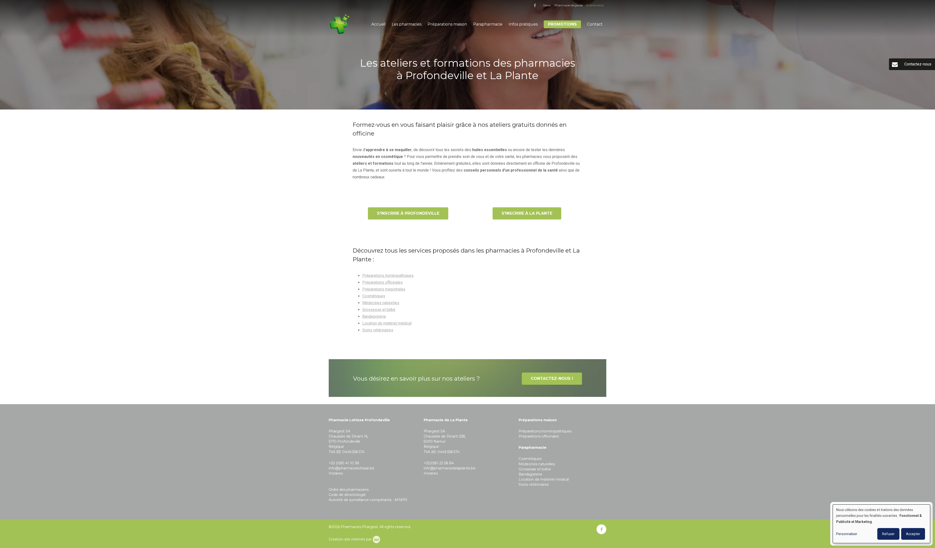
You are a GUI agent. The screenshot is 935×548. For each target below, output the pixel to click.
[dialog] (881, 523)
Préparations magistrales (383, 289)
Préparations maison (447, 24)
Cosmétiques (373, 296)
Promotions (562, 24)
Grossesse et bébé (378, 309)
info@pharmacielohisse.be (351, 468)
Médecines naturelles (380, 303)
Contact (595, 24)
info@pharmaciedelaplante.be (450, 468)
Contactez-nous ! (552, 378)
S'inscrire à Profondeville (408, 213)
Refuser (888, 534)
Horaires (336, 473)
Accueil (378, 24)
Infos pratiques (523, 24)
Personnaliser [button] (846, 534)
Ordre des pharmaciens (349, 489)
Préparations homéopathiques (388, 275)
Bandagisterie (374, 316)
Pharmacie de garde (568, 5)
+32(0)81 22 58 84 (439, 463)
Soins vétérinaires (377, 330)
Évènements (595, 5)
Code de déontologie (347, 495)
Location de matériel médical (386, 323)
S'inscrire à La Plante (527, 213)
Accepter (913, 534)
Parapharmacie (488, 24)
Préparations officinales (382, 282)
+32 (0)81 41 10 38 (344, 463)
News (547, 5)
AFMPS (400, 500)
